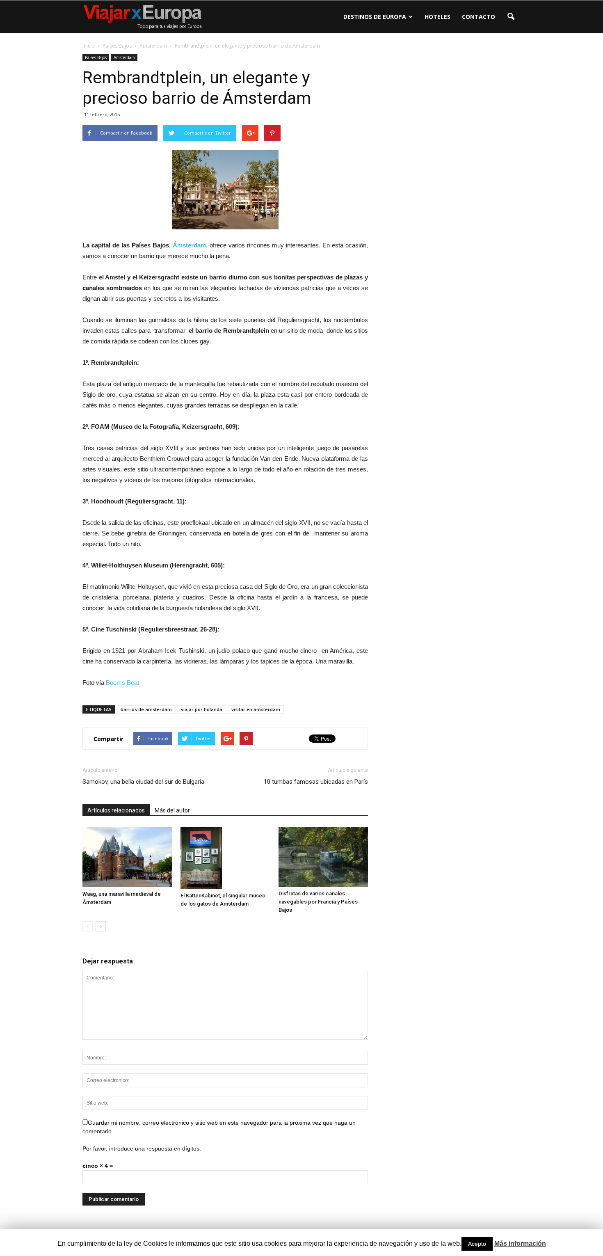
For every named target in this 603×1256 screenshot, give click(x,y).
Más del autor (172, 810)
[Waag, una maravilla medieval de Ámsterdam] (127, 857)
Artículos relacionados (116, 810)
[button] (511, 17)
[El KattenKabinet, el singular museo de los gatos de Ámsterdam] (225, 858)
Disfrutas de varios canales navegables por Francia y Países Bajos (318, 901)
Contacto (478, 17)
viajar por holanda (201, 709)
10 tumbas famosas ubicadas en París (316, 781)
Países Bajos (96, 57)
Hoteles (437, 17)
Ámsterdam (189, 245)
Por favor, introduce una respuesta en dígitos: (141, 1148)
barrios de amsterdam (146, 709)
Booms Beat (122, 682)
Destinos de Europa (374, 17)
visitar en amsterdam (255, 709)
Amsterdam (124, 57)
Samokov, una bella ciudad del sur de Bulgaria (143, 781)
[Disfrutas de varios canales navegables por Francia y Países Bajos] (323, 857)
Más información (520, 1243)
